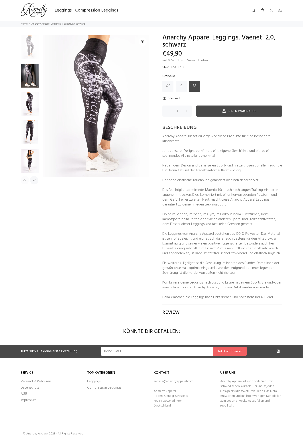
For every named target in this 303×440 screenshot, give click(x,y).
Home (24, 24)
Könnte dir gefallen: (151, 331)
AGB (24, 394)
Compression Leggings (104, 388)
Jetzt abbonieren (230, 351)
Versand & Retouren (36, 381)
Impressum (29, 400)
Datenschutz (30, 388)
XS (168, 86)
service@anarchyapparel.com (173, 381)
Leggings (93, 381)
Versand (174, 98)
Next (34, 180)
